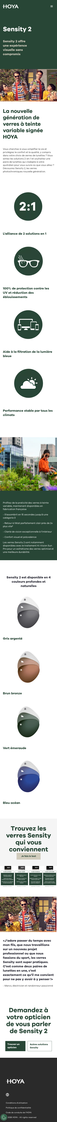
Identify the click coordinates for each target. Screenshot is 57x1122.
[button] (28, 1094)
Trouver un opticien (13, 1046)
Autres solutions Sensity (39, 1046)
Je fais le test (28, 856)
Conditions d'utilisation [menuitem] (17, 1103)
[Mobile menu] (51, 6)
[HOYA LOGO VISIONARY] (10, 6)
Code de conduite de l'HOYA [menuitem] (19, 1112)
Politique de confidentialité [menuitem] (18, 1107)
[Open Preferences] (4, 1117)
